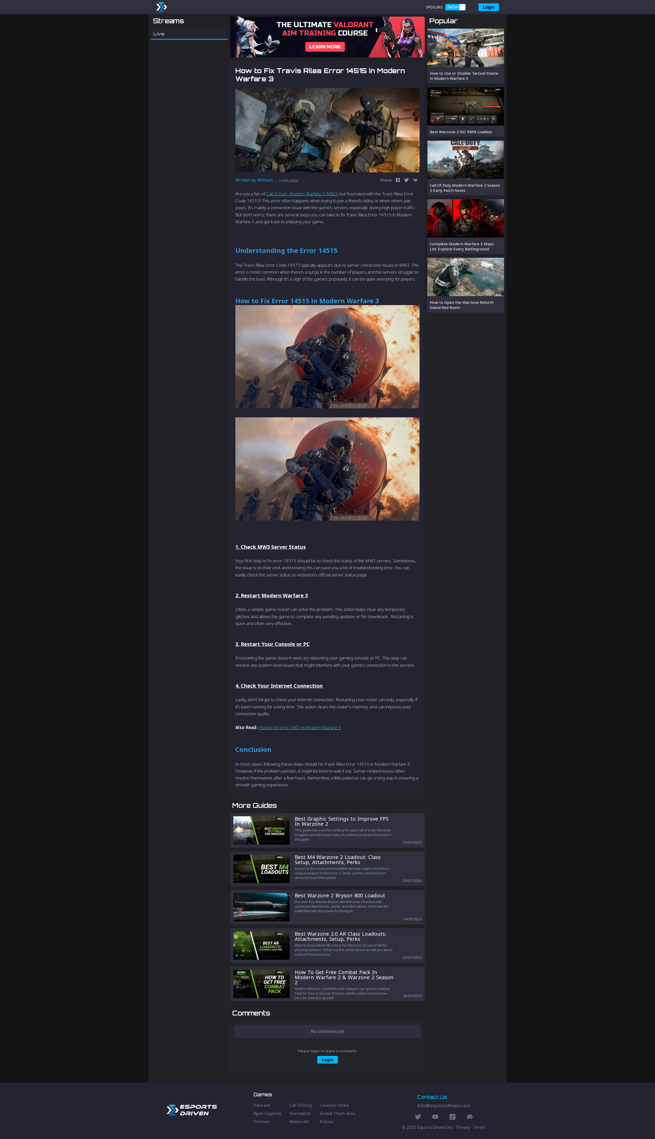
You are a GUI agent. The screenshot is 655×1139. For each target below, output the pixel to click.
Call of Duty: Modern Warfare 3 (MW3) (302, 194)
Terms (479, 1127)
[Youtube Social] (435, 1117)
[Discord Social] (452, 1117)
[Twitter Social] (418, 1117)
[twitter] (406, 181)
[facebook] (398, 181)
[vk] (415, 181)
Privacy (463, 1127)
